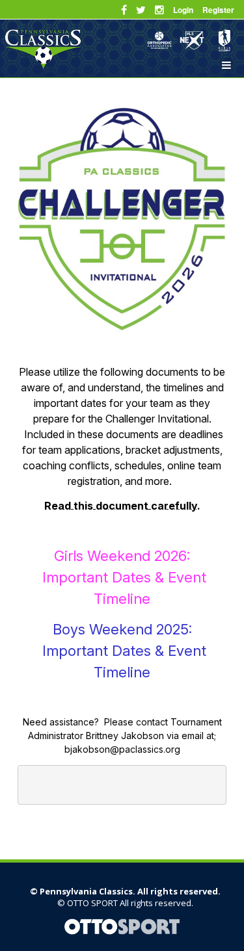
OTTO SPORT (92, 903)
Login (183, 10)
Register (218, 10)
